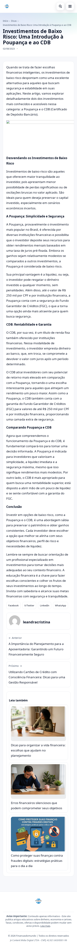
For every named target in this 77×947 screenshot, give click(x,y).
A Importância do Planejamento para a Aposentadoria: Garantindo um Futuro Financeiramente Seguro (36, 646)
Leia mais (45, 925)
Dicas (14, 20)
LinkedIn (44, 605)
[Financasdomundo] (7, 6)
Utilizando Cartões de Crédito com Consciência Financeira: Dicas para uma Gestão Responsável (37, 674)
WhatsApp (60, 605)
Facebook (13, 605)
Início (5, 20)
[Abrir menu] (70, 6)
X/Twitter (29, 605)
